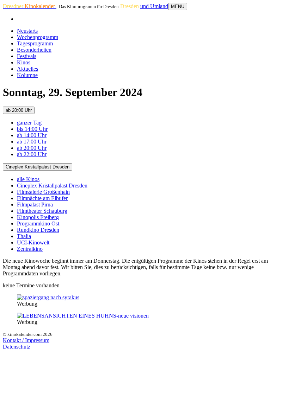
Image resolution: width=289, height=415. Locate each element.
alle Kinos (28, 179)
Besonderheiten (34, 50)
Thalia (24, 236)
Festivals (26, 56)
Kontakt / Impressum (26, 340)
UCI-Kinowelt (33, 242)
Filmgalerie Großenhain (43, 192)
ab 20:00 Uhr (19, 110)
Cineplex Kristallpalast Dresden (37, 167)
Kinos (23, 62)
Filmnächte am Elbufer (42, 198)
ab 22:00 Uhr (32, 154)
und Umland (154, 6)
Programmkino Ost (38, 223)
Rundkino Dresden (38, 230)
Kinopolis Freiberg (38, 217)
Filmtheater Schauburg (42, 211)
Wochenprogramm (37, 37)
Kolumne (27, 75)
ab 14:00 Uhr (32, 135)
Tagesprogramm (35, 43)
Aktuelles (27, 69)
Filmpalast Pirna (35, 205)
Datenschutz (16, 347)
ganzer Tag (29, 123)
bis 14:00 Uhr (32, 129)
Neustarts (27, 31)
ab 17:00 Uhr (32, 142)
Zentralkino (30, 249)
